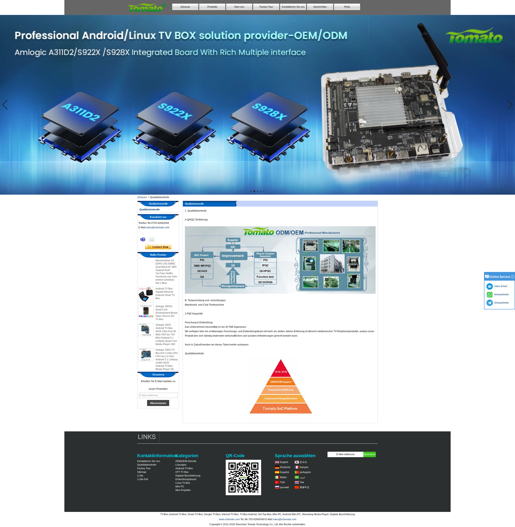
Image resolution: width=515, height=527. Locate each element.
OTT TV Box (181, 472)
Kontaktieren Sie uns (293, 6)
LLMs (140, 475)
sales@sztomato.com (157, 227)
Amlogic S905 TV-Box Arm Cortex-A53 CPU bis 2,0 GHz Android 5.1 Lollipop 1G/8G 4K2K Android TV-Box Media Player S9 (167, 348)
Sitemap (141, 472)
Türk (282, 482)
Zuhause (185, 6)
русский (284, 487)
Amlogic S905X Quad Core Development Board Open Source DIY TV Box (166, 301)
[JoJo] (143, 239)
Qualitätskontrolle (149, 209)
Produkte (212, 6)
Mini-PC (179, 486)
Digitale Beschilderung (187, 475)
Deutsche (285, 467)
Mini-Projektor (183, 490)
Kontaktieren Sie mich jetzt (158, 247)
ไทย (302, 482)
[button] (251, 191)
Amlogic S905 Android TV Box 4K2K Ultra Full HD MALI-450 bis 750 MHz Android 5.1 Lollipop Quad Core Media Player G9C (166, 323)
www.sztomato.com (229, 519)
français (304, 467)
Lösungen (180, 464)
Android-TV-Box (184, 468)
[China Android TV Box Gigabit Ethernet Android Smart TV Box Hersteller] (145, 282)
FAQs (347, 6)
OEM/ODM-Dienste (185, 461)
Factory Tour (266, 6)
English (284, 462)
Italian (283, 477)
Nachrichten (320, 6)
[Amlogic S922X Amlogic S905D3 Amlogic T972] (257, 105)
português (305, 472)
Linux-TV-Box (182, 483)
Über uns (239, 6)
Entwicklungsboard (185, 479)
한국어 (303, 462)
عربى (302, 477)
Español (284, 472)
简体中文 (304, 487)
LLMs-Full (142, 479)
